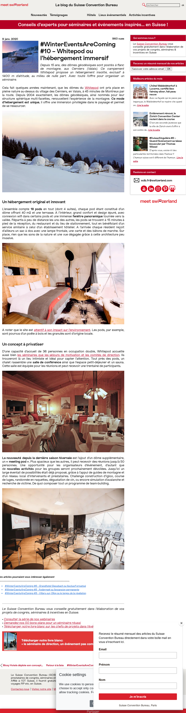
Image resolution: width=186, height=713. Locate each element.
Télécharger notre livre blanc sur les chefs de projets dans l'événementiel (55, 626)
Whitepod (91, 88)
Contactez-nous (20, 689)
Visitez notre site (41, 689)
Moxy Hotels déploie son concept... (23, 665)
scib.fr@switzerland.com (156, 180)
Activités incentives (142, 15)
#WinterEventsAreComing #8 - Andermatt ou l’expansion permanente (42, 589)
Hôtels (91, 15)
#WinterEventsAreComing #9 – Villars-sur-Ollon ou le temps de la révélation (45, 593)
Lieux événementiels (112, 15)
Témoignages (59, 15)
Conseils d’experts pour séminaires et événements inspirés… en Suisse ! (93, 24)
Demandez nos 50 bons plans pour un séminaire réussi (42, 623)
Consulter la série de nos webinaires (29, 619)
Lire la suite (143, 105)
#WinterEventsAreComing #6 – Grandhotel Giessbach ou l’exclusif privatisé (45, 586)
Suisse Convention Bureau (152, 43)
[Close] (181, 623)
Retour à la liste (55, 665)
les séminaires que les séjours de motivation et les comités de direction (68, 355)
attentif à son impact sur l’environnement (62, 330)
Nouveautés (39, 15)
